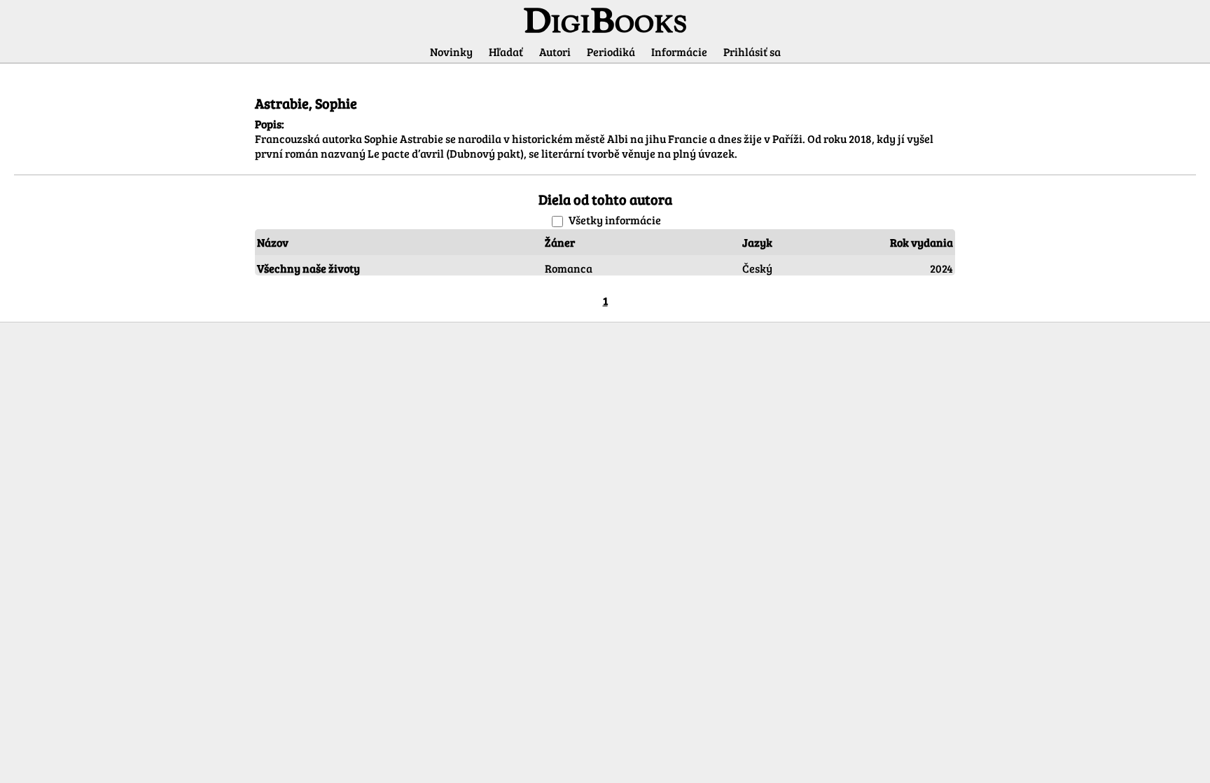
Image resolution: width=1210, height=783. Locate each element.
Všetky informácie (615, 219)
